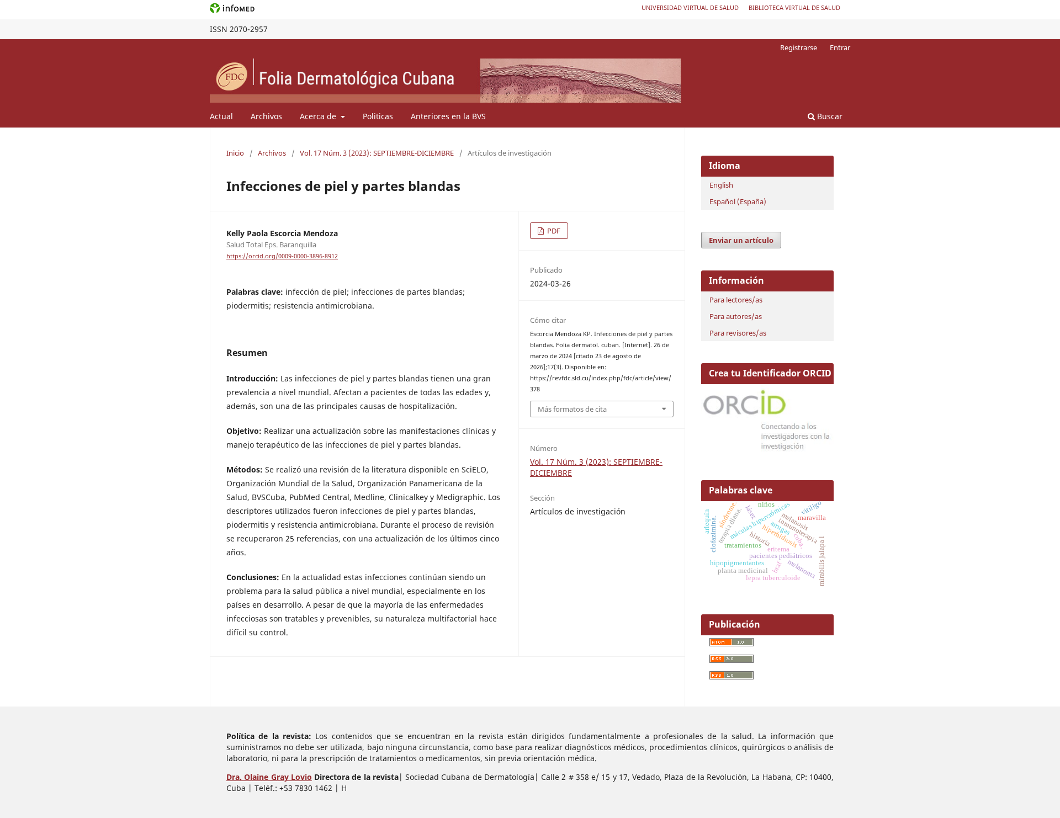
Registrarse (798, 47)
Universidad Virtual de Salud (690, 7)
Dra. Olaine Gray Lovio (269, 777)
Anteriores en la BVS (448, 116)
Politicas (378, 116)
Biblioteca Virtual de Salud (794, 7)
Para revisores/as (737, 333)
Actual (221, 116)
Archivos (266, 116)
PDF (552, 231)
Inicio (235, 153)
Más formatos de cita (572, 409)
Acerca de (319, 116)
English (721, 185)
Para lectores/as (735, 300)
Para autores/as (735, 316)
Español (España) (737, 201)
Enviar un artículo (741, 240)
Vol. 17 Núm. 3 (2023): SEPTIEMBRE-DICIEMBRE (377, 153)
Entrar (840, 47)
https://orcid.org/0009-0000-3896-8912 (282, 256)
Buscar (828, 116)
